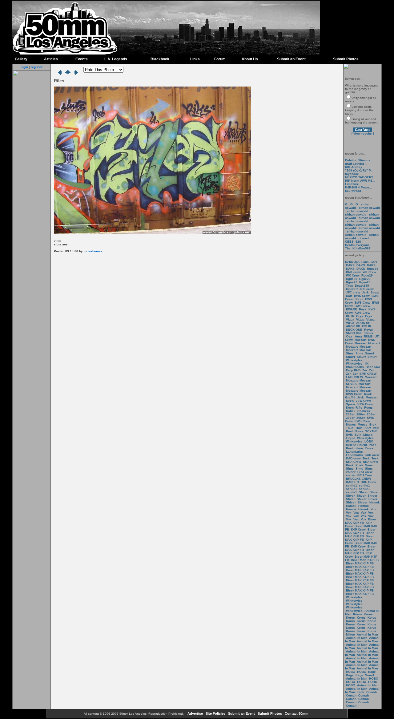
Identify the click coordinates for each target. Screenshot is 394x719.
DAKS (350, 265)
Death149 (362, 285)
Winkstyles (354, 360)
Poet (349, 431)
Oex (349, 336)
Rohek (351, 411)
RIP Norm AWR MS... (360, 180)
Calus (368, 333)
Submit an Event (291, 59)
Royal (368, 329)
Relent (351, 444)
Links (195, 59)
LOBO (368, 441)
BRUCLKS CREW (358, 478)
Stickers (363, 411)
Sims (350, 353)
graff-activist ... (356, 163)
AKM (367, 428)
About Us (250, 59)
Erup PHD (353, 370)
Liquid (367, 434)
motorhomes (93, 251)
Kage (372, 671)
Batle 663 (373, 367)
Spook (351, 404)
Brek (372, 424)
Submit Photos (346, 59)
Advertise (195, 713)
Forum (220, 59)
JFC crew (367, 289)
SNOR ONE (354, 333)
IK (366, 363)
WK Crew (369, 272)
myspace (352, 174)
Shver (363, 492)
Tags (349, 285)
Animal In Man (367, 634)
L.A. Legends (115, 59)
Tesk (366, 458)
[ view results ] (363, 133)
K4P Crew (358, 529)
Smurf (369, 353)
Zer (364, 370)
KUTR (350, 316)
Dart (349, 295)
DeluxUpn (352, 262)
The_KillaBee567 (358, 248)
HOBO (350, 671)
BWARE (351, 309)
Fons (365, 262)
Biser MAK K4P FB (360, 521)
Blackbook (160, 59)
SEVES (352, 384)
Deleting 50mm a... (359, 160)
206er (350, 414)
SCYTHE (371, 431)
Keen (350, 400)
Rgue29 (372, 268)
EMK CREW (368, 373)
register (36, 67)
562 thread (353, 190)
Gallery (21, 59)
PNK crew (353, 272)
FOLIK (366, 326)
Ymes (369, 448)
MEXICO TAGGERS (359, 177)
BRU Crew (364, 472)
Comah (371, 692)
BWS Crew (362, 295)
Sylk (349, 434)
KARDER (352, 482)
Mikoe (350, 634)
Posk (363, 309)
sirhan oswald (369, 207)
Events (81, 59)
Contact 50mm (296, 713)
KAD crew (372, 455)
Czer (374, 262)
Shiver (372, 495)
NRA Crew (353, 461)
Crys (359, 316)
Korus (357, 614)
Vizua (350, 319)
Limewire (352, 184)
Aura (358, 336)
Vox (373, 509)
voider (351, 472)
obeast (364, 238)
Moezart (352, 289)
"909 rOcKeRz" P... (359, 170)
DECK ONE (354, 329)
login (24, 67)
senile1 (351, 485)
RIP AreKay (353, 167)
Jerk (366, 292)
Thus (349, 428)
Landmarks (354, 451)
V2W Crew (363, 400)
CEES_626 (353, 241)
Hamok (374, 502)
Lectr (360, 692)
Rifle (359, 407)
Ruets (368, 407)
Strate (375, 292)
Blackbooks (355, 367)
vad (376, 428)
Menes (351, 424)
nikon (359, 448)
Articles (51, 59)
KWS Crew (362, 312)
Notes (359, 431)
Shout (359, 299)
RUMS (369, 336)
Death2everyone (357, 245)
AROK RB (363, 323)
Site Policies (215, 713)
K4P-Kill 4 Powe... (358, 187)
